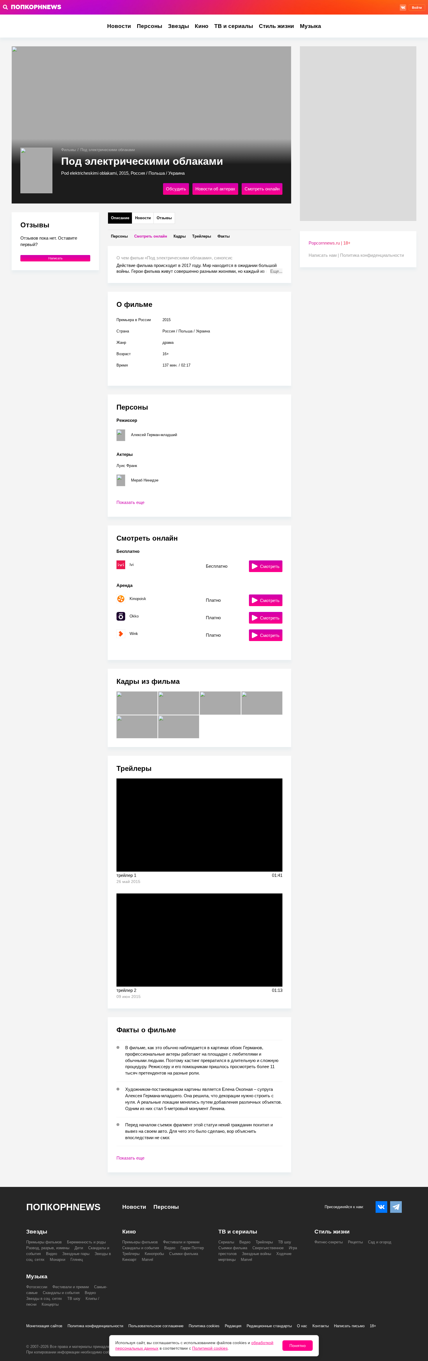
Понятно (297, 1345)
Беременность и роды (86, 1242)
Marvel (147, 1259)
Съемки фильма (183, 1254)
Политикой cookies (210, 1348)
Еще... (276, 271)
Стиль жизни (276, 26)
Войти (417, 7)
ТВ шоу (284, 1242)
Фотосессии (36, 1287)
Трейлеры (130, 1254)
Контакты (320, 1326)
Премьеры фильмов (44, 1242)
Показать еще (130, 502)
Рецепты (355, 1242)
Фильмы (68, 150)
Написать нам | (324, 255)
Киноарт (129, 1259)
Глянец (76, 1259)
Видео (51, 1254)
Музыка (310, 26)
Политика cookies (204, 1326)
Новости (119, 26)
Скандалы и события (140, 1248)
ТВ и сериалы (233, 26)
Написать (55, 258)
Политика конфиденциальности (372, 255)
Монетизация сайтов (44, 1326)
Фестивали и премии (181, 1242)
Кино (201, 26)
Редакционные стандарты (269, 1326)
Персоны (149, 26)
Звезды (178, 26)
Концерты (50, 1304)
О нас (302, 1326)
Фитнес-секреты (328, 1242)
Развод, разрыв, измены (47, 1248)
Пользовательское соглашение (155, 1326)
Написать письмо (349, 1326)
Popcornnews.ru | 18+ (330, 242)
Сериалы (226, 1242)
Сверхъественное (268, 1248)
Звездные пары (75, 1254)
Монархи (57, 1259)
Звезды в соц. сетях (44, 1298)
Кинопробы (154, 1254)
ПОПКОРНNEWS (63, 1207)
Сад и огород (379, 1242)
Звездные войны (256, 1254)
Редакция (233, 1326)
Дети (79, 1248)
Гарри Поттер (192, 1248)
